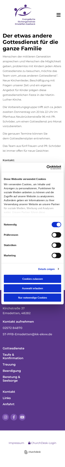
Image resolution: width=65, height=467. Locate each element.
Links (7, 398)
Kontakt (9, 392)
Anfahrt (8, 404)
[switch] (56, 235)
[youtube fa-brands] (22, 417)
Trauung (9, 364)
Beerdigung (12, 371)
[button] (57, 15)
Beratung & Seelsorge (11, 378)
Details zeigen (46, 268)
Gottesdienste (13, 348)
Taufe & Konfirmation (13, 356)
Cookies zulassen (32, 278)
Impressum (16, 443)
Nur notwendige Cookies (32, 297)
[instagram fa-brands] (5, 417)
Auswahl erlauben (32, 288)
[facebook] (13, 417)
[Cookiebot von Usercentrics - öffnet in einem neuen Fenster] (46, 167)
